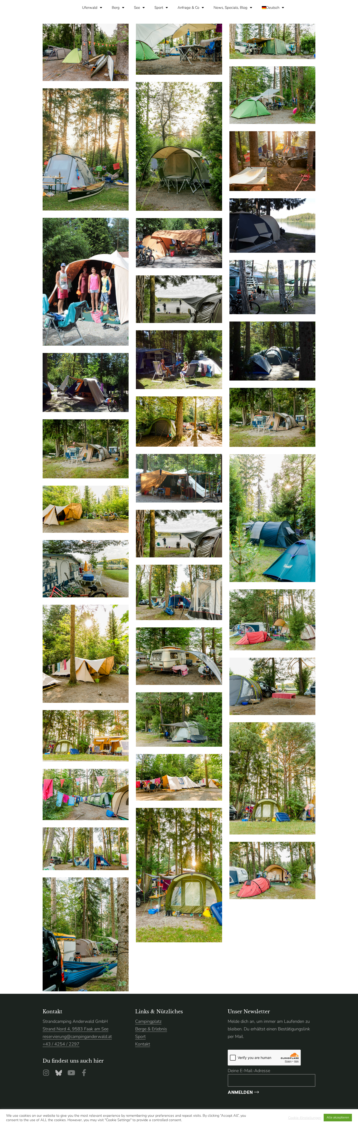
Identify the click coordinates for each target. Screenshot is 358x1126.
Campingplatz (148, 1021)
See (137, 7)
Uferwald (89, 7)
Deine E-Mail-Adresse (249, 1071)
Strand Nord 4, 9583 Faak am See (75, 1029)
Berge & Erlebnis (151, 1029)
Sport (158, 7)
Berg (116, 7)
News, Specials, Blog (230, 7)
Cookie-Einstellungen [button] (304, 1118)
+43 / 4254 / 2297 (61, 1044)
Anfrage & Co (188, 7)
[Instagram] (46, 1072)
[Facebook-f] (84, 1072)
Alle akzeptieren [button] (338, 1117)
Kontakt (142, 1044)
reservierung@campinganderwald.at (77, 1036)
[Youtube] (71, 1072)
